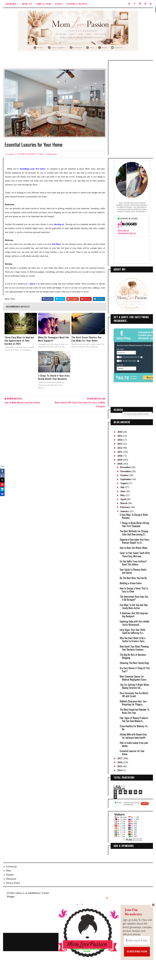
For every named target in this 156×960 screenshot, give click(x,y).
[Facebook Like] (2, 475)
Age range (120, 349)
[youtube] (150, 4)
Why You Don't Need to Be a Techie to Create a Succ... (133, 639)
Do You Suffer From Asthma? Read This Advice (133, 563)
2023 (120, 443)
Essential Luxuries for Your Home (132, 752)
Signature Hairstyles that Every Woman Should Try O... (134, 541)
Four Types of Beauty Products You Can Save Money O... (134, 719)
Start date (120, 365)
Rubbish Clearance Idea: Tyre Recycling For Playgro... (133, 702)
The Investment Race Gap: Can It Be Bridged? (134, 598)
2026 (120, 432)
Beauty (59, 3)
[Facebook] (2, 471)
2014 (120, 770)
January (124, 511)
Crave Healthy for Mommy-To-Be (134, 727)
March (124, 503)
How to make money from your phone (134, 744)
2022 (120, 448)
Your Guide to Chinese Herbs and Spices (133, 571)
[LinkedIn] (2, 489)
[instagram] (140, 4)
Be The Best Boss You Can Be (133, 578)
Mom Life (27, 3)
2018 (120, 463)
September (126, 479)
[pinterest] (145, 4)
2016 (120, 762)
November (126, 471)
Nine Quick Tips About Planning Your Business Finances (134, 648)
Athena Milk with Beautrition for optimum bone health (133, 736)
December (125, 467)
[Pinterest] (2, 484)
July (122, 487)
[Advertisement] (132, 108)
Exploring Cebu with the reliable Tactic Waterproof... (134, 623)
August (124, 483)
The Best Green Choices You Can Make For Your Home (86, 339)
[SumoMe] (2, 494)
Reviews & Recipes (77, 3)
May (123, 495)
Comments (52, 154)
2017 (120, 758)
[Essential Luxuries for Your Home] (55, 103)
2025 (120, 435)
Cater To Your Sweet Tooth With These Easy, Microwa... (135, 554)
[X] (2, 480)
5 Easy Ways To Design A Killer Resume (134, 516)
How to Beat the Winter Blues (133, 548)
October (124, 475)
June (123, 491)
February (125, 507)
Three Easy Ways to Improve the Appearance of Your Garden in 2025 (19, 340)
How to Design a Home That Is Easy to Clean (134, 589)
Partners (10, 874)
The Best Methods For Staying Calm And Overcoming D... (134, 532)
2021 (120, 452)
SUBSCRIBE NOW (137, 951)
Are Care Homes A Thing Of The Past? (135, 669)
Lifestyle (11, 3)
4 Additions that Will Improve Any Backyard (134, 614)
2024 (120, 439)
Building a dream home (131, 583)
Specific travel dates (129, 361)
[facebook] (134, 4)
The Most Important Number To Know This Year (134, 711)
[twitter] (129, 4)
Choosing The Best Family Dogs (134, 663)
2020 (120, 455)
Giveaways (11, 866)
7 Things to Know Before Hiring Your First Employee (134, 524)
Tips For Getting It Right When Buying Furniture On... (134, 686)
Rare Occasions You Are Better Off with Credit (134, 694)
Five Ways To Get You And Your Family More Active (134, 606)
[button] (138, 912)
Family (41, 154)
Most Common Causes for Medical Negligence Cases (133, 678)
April (123, 499)
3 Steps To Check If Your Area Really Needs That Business (54, 377)
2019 (120, 459)
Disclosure (11, 879)
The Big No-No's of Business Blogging (133, 656)
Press (8, 870)
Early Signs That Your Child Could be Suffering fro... (132, 631)
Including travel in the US (130, 357)
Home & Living (43, 3)
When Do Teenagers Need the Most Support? (53, 339)
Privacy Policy (13, 883)
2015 (120, 766)
